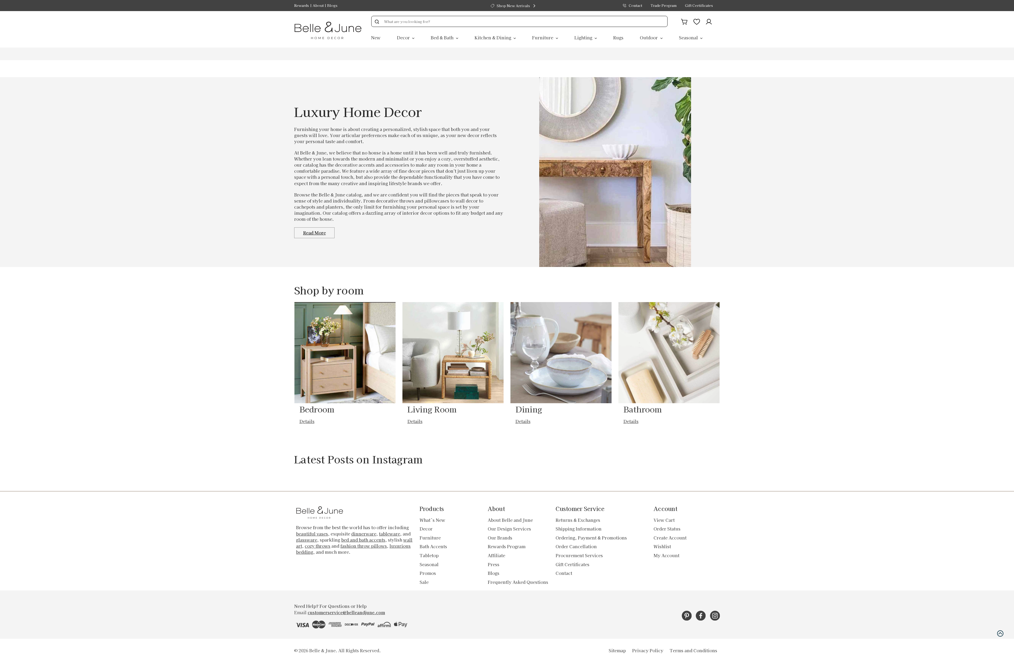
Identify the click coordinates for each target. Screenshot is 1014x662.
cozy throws (317, 546)
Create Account (670, 537)
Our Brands (500, 537)
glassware (306, 540)
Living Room (432, 409)
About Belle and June (510, 520)
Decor (404, 37)
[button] (1000, 633)
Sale (424, 582)
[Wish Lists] (696, 21)
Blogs (332, 5)
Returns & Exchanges (578, 520)
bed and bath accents (363, 540)
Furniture (543, 37)
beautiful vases (312, 533)
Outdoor (649, 37)
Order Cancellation (576, 546)
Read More (314, 232)
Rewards (301, 5)
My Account (666, 555)
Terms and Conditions (693, 650)
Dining (528, 409)
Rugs (618, 37)
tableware (389, 533)
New (376, 37)
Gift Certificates (699, 5)
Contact (635, 5)
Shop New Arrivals (513, 5)
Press (493, 564)
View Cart (664, 520)
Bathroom (642, 409)
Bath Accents (433, 546)
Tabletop (429, 555)
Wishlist (662, 546)
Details (306, 421)
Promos (428, 573)
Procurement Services (579, 555)
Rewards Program (506, 546)
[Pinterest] (687, 616)
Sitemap (617, 650)
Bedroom (317, 409)
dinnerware (363, 533)
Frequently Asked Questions (518, 582)
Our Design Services (509, 528)
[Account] (708, 21)
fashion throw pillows (363, 546)
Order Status (667, 528)
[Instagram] (715, 616)
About (318, 5)
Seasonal (689, 37)
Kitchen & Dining (493, 37)
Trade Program (664, 5)
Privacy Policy (647, 650)
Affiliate (496, 555)
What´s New (432, 520)
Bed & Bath (442, 37)
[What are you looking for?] (377, 21)
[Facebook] (701, 616)
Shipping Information (579, 528)
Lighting (583, 37)
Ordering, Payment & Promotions (591, 537)
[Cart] (684, 21)
